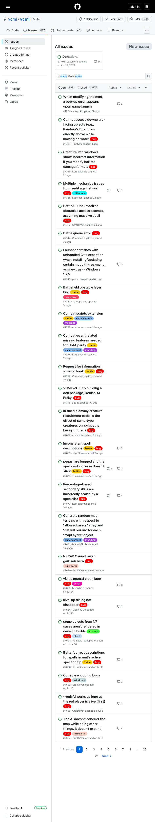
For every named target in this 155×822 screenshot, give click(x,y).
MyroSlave (78, 453)
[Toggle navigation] (8, 6)
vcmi (12, 19)
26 (96, 756)
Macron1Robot (80, 544)
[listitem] (103, 104)
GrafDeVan (78, 224)
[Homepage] (77, 6)
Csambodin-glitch (82, 238)
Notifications (91, 18)
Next (105, 756)
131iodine (78, 667)
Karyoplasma (79, 171)
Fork (116, 18)
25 (145, 749)
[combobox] (101, 76)
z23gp (75, 402)
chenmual (77, 435)
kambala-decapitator (84, 640)
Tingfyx (76, 143)
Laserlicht (72, 61)
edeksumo (78, 327)
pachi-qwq (78, 279)
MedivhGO (78, 588)
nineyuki (77, 111)
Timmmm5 (78, 476)
